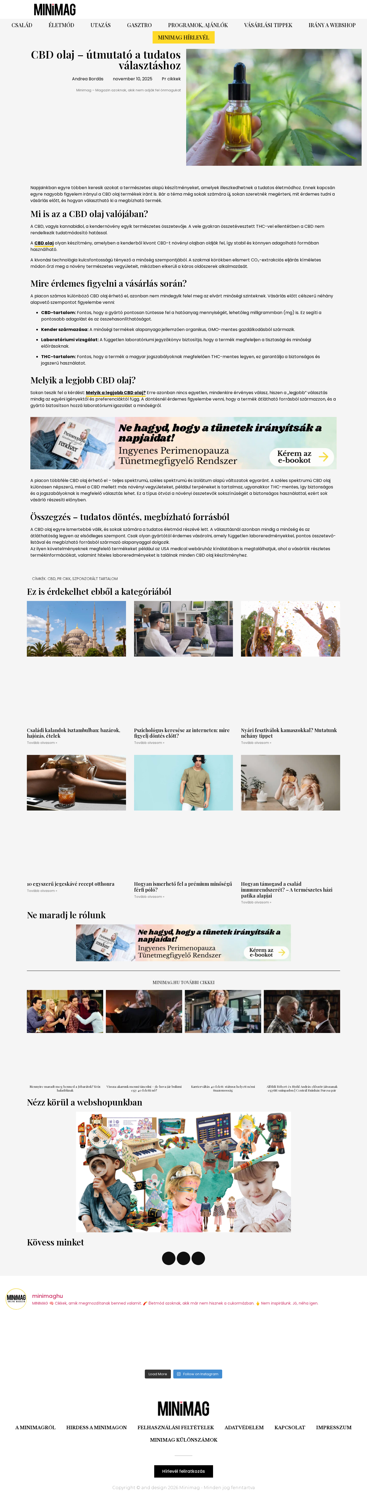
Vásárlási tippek (268, 24)
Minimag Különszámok (183, 1440)
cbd (52, 578)
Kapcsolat (290, 1427)
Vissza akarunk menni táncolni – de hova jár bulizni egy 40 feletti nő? (144, 1088)
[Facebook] (244, 9)
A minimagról (35, 1427)
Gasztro (139, 24)
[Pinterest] (258, 9)
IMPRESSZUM (334, 1427)
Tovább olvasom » (42, 742)
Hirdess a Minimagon (96, 1427)
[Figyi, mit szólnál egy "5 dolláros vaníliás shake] (318, 1340)
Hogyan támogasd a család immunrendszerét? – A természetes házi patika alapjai (286, 890)
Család (22, 24)
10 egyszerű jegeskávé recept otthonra (70, 884)
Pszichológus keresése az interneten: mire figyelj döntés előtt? (182, 733)
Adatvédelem (244, 1427)
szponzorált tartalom (95, 578)
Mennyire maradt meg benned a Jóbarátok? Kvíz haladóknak (65, 1088)
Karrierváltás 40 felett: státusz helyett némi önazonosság (223, 1088)
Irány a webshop (332, 24)
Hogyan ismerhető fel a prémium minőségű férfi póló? (183, 887)
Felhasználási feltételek (176, 1427)
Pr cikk (64, 578)
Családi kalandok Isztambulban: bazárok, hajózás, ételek (73, 733)
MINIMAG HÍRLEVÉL (183, 37)
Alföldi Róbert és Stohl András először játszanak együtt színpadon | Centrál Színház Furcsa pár (302, 1088)
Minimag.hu (166, 982)
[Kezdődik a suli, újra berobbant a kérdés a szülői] (48, 1340)
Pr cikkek (171, 79)
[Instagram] (273, 9)
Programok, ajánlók (198, 24)
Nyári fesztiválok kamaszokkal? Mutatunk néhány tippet (289, 733)
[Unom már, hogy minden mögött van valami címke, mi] (228, 1340)
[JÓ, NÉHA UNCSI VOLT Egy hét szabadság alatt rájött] (138, 1340)
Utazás (101, 24)
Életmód (61, 24)
